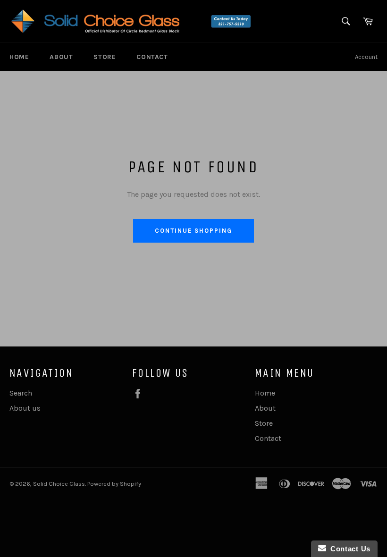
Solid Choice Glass (59, 483)
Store (104, 57)
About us (25, 408)
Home (19, 57)
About (61, 57)
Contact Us (348, 549)
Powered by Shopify (114, 483)
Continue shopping (193, 230)
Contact (152, 57)
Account (366, 56)
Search (20, 392)
